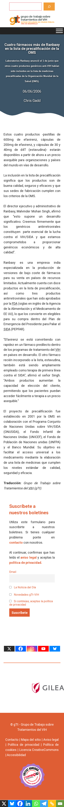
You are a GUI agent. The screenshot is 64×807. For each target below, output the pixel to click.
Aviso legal (51, 739)
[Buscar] (49, 6)
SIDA (7, 329)
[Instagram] (32, 649)
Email (12, 572)
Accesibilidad (16, 755)
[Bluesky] (54, 649)
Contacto (11, 739)
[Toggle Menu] (59, 31)
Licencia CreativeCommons (39, 750)
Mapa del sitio (31, 739)
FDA (14, 303)
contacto (16, 542)
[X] (9, 649)
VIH (57, 350)
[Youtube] (43, 649)
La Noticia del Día (24, 587)
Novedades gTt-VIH (26, 594)
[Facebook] (20, 649)
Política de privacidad (23, 744)
